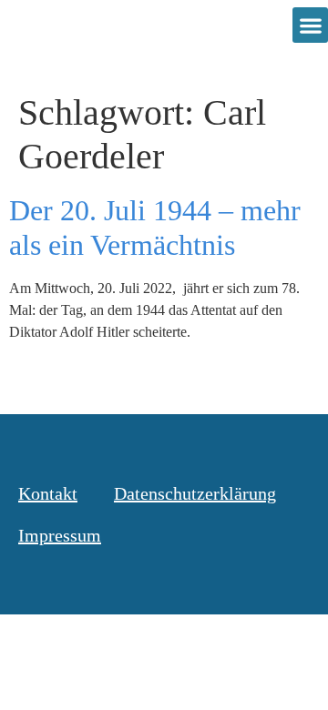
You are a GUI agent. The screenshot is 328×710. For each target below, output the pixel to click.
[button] (310, 25)
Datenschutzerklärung (195, 493)
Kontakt (47, 493)
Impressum (59, 535)
